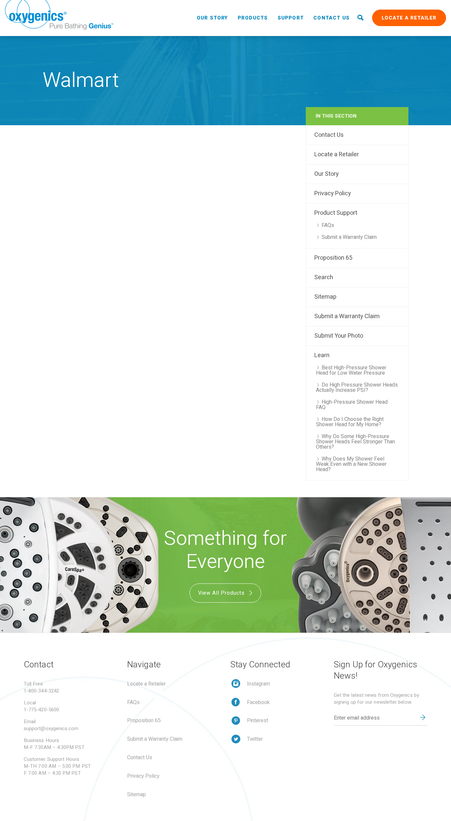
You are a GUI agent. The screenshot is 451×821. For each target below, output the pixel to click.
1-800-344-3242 (41, 690)
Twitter (255, 739)
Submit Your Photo (338, 335)
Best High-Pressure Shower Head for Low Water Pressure (351, 370)
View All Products (222, 593)
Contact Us (331, 17)
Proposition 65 (333, 257)
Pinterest (257, 721)
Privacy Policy (332, 193)
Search (323, 277)
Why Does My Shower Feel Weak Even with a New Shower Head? (351, 464)
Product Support (335, 212)
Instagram (258, 684)
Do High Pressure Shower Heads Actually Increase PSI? (357, 387)
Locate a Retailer (409, 17)
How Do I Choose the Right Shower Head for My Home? (350, 422)
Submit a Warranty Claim (349, 237)
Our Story (212, 17)
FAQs (328, 225)
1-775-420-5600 (41, 709)
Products (253, 17)
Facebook (258, 702)
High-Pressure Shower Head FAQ (352, 404)
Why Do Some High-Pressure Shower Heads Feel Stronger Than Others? (355, 441)
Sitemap (325, 296)
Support (291, 17)
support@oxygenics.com (51, 728)
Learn (322, 355)
